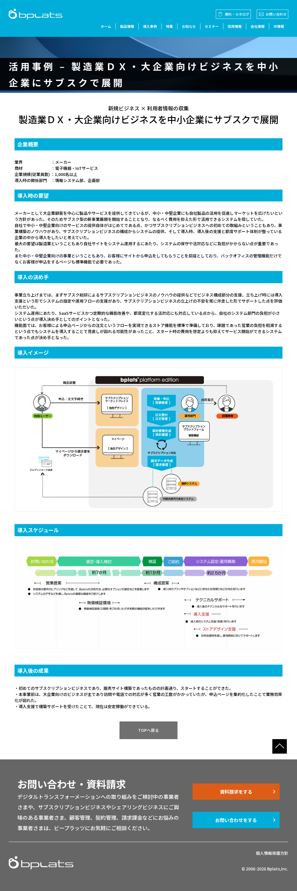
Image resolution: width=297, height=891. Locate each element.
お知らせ (189, 26)
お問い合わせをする (236, 820)
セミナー (212, 26)
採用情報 (235, 26)
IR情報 (279, 26)
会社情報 (258, 26)
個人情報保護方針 (272, 853)
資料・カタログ (237, 14)
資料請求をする (236, 791)
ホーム (106, 26)
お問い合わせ (276, 14)
